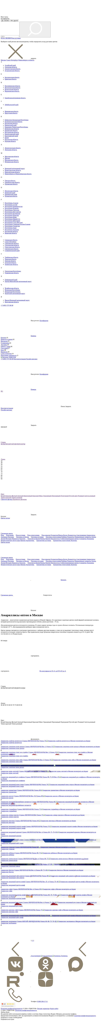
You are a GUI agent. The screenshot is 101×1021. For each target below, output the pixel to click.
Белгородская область (12, 77)
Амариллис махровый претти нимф (13, 885)
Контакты (4, 341)
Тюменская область (11, 264)
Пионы (42, 539)
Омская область (10, 180)
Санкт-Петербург (12, 60)
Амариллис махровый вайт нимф (12, 917)
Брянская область (10, 79)
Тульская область (10, 263)
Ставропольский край (12, 250)
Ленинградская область (13, 148)
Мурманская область (12, 162)
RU (2, 391)
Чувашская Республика (12, 292)
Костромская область (12, 132)
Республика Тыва (10, 228)
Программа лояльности (9, 355)
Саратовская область (12, 243)
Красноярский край (11, 136)
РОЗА (3, 38)
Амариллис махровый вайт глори (12, 843)
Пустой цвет (73, 496)
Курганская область (11, 139)
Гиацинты (70, 537)
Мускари (9, 539)
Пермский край (10, 193)
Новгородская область (12, 172)
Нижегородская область (13, 170)
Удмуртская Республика (13, 271)
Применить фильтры (20, 499)
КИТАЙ (11, 444)
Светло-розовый (89, 496)
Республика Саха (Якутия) (14, 222)
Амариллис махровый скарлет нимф (13, 828)
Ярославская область (12, 302)
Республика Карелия (12, 215)
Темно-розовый (17, 497)
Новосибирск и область (26, 60)
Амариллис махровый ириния (11, 836)
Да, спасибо (5, 20)
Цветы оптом (5, 518)
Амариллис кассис (7, 798)
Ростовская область (11, 231)
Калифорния (44, 320)
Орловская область (11, 184)
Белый (3, 496)
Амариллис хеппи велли (9, 860)
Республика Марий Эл (12, 219)
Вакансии (4, 352)
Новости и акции (7, 339)
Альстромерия (81, 535)
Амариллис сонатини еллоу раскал (12, 748)
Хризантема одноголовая (62, 540)
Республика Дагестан (12, 210)
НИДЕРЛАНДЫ (19, 444)
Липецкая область (11, 150)
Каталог (4, 337)
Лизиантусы (72, 535)
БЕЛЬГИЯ (4, 444)
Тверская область (10, 259)
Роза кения (10, 535)
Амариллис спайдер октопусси (11, 742)
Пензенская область (11, 191)
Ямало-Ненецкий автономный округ (17, 300)
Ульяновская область (12, 273)
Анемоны (4, 537)
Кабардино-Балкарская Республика (16, 120)
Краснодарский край (12, 134)
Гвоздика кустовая (37, 537)
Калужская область (11, 123)
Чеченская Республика (12, 290)
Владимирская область (12, 86)
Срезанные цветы (7, 533)
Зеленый (20, 496)
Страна (3, 442)
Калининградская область (13, 122)
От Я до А (62, 671)
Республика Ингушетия (13, 212)
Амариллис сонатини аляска (10, 866)
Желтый (14, 496)
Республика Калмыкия (12, 213)
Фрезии (23, 540)
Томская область (10, 261)
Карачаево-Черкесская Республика (16, 127)
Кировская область (11, 130)
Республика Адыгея (11, 203)
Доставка (4, 345)
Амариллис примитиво (8, 792)
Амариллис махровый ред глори (12, 906)
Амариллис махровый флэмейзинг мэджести (16, 805)
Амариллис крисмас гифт (9, 912)
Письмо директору (43, 1008)
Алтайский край (10, 65)
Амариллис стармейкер (9, 811)
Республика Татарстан (12, 226)
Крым (7, 138)
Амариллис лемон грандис (10, 817)
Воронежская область (12, 91)
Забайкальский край (11, 105)
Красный (36, 496)
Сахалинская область (12, 245)
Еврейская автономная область (15, 98)
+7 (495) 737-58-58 (7, 305)
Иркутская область (11, 113)
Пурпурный (65, 496)
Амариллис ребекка (7, 855)
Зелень (93, 537)
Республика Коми (11, 217)
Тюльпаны (90, 539)
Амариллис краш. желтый (9, 773)
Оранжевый (47, 496)
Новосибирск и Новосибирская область (18, 174)
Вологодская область (12, 89)
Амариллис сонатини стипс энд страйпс (14, 756)
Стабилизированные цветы (69, 539)
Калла (65, 535)
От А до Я (55, 671)
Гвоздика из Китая (22, 537)
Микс (41, 496)
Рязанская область (11, 233)
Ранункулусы (55, 539)
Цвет (2, 494)
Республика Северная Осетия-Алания (17, 224)
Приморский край (11, 194)
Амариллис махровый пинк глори (12, 786)
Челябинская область (12, 288)
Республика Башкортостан (13, 206)
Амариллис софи (6, 891)
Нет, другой (14, 20)
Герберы (64, 537)
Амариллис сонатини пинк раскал (12, 767)
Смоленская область (11, 249)
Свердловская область (12, 247)
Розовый (81, 496)
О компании (5, 343)
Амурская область (11, 67)
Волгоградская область (12, 87)
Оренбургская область (12, 182)
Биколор (9, 496)
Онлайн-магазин (31, 359)
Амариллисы (90, 535)
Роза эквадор (46, 535)
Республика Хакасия (12, 229)
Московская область (11, 160)
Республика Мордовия (12, 221)
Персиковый (56, 496)
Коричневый (28, 496)
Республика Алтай (11, 205)
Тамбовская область (11, 257)
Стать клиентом (6, 353)
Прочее (48, 539)
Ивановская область (11, 111)
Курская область (10, 141)
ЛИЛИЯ (8, 38)
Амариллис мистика (7, 822)
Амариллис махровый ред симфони (13, 780)
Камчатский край (10, 125)
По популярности (45, 671)
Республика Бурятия (11, 208)
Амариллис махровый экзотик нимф (13, 898)
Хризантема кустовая (43, 540)
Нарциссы (15, 539)
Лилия (3, 539)
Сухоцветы (83, 539)
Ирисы (60, 535)
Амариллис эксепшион (8, 923)
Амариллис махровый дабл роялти (12, 878)
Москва (3, 60)
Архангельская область (12, 69)
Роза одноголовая (33, 535)
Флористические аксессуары (10, 540)
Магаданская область (12, 156)
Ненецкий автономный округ (15, 168)
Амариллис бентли (7, 872)
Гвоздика (11, 537)
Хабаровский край (11, 280)
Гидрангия (54, 535)
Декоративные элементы (82, 537)
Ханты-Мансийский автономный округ (18, 281)
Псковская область (11, 196)
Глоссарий (4, 348)
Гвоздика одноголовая (53, 537)
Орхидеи (22, 539)
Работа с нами (6, 346)
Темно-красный (6, 497)
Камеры (33, 336)
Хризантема (30, 540)
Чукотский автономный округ (15, 293)
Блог (2, 350)
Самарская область (11, 240)
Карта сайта (54, 1008)
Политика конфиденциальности (11, 1008)
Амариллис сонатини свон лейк (11, 761)
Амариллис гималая (7, 849)
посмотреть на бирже (83, 741)
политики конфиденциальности (85, 1016)
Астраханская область (12, 70)
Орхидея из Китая (34, 539)
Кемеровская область (12, 129)
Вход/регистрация (20, 359)
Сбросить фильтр (7, 499)
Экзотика (74, 540)
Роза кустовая (16, 38)
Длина (3, 459)
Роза (2, 535)
